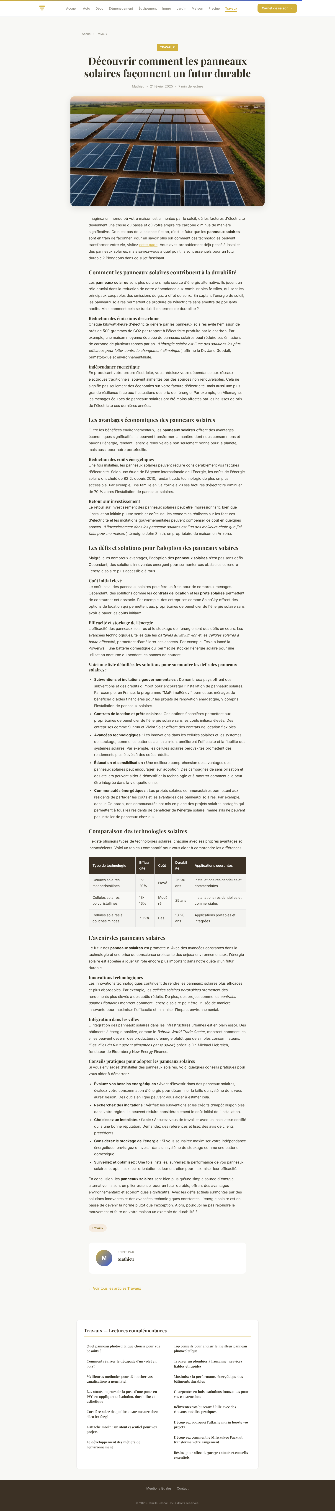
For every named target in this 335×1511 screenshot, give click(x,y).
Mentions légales (158, 1488)
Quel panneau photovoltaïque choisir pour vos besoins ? (123, 1348)
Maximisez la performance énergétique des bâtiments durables (208, 1379)
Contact (183, 1488)
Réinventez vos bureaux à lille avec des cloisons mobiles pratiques (205, 1409)
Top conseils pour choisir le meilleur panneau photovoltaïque (210, 1348)
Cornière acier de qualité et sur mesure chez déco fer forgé (122, 1414)
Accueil (71, 8)
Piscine (214, 8)
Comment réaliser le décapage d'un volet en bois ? (122, 1363)
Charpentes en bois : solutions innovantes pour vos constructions (211, 1394)
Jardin (181, 8)
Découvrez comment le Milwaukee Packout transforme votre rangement (208, 1439)
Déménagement (121, 8)
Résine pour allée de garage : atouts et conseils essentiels (211, 1455)
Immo (166, 8)
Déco (99, 8)
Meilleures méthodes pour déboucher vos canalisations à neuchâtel (120, 1379)
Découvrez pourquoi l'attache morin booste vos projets (211, 1424)
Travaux (231, 8)
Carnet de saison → (277, 8)
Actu (86, 8)
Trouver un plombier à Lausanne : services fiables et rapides (208, 1363)
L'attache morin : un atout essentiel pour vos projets (122, 1429)
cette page (148, 244)
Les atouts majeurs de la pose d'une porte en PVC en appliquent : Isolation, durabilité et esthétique (122, 1396)
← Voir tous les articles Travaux (115, 1288)
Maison (197, 8)
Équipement (148, 8)
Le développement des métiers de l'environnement (113, 1444)
